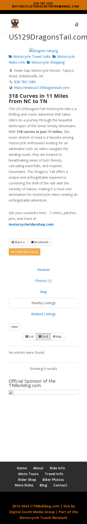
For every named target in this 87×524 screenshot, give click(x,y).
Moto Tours (28, 474)
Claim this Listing (26, 252)
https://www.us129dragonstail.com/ (42, 87)
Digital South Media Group (32, 512)
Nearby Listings (43, 303)
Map (43, 291)
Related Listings (43, 314)
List (31, 336)
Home (22, 468)
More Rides (24, 485)
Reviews (43, 269)
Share (18, 242)
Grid (44, 336)
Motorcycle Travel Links (31, 56)
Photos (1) (43, 280)
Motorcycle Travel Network (43, 517)
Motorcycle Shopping (47, 62)
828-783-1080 (25, 81)
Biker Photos (53, 479)
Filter (14, 327)
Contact (60, 485)
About (38, 468)
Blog (43, 485)
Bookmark (41, 242)
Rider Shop (27, 479)
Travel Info (54, 474)
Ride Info (57, 468)
